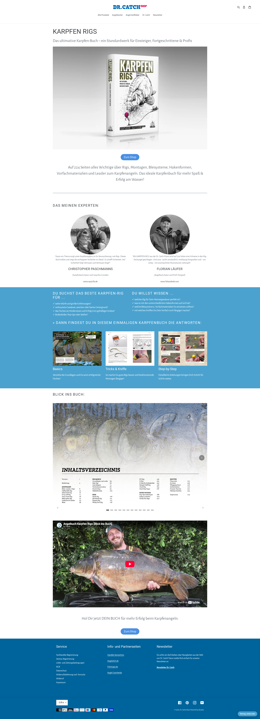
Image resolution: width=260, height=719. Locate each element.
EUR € (61, 702)
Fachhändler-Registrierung (67, 655)
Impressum (61, 682)
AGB (58, 667)
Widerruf (60, 678)
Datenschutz (61, 671)
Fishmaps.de (112, 667)
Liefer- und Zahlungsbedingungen (70, 663)
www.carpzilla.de (90, 281)
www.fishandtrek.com (169, 281)
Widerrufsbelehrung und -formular (70, 675)
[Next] (201, 457)
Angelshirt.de (112, 661)
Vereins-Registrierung (65, 659)
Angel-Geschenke (114, 673)
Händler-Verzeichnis (115, 655)
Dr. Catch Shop (185, 710)
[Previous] (58, 457)
